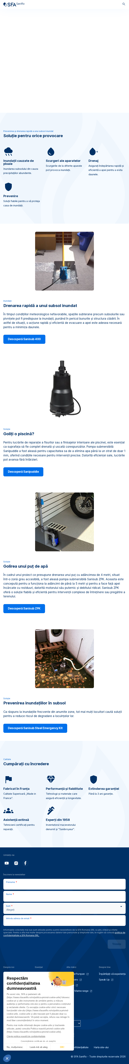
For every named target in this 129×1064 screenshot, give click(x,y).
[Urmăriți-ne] (6, 863)
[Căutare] (124, 4)
